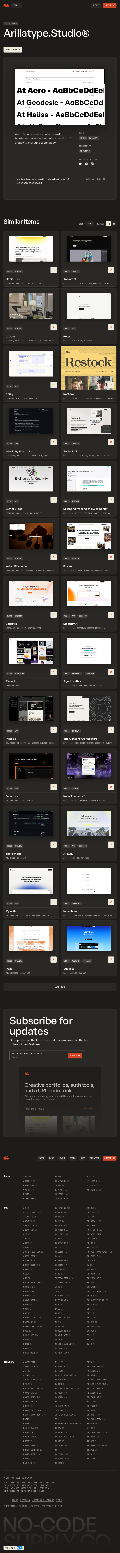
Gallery (93, 138)
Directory (19, 673)
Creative (85, 151)
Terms (59, 1500)
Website (18, 271)
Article (75, 501)
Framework (77, 673)
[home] (6, 5)
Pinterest (47, 1506)
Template (90, 673)
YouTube (23, 1506)
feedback (35, 182)
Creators (94, 1158)
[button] (16, 5)
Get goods (27, 1053)
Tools (7, 24)
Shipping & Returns (43, 1500)
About (15, 1500)
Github (58, 1506)
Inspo (9, 271)
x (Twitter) (10, 1506)
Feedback (25, 1500)
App (73, 329)
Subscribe (109, 5)
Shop (82, 1158)
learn (62, 1158)
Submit (96, 5)
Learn (67, 501)
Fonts (14, 24)
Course (75, 788)
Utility (75, 271)
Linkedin (35, 1506)
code (51, 1158)
